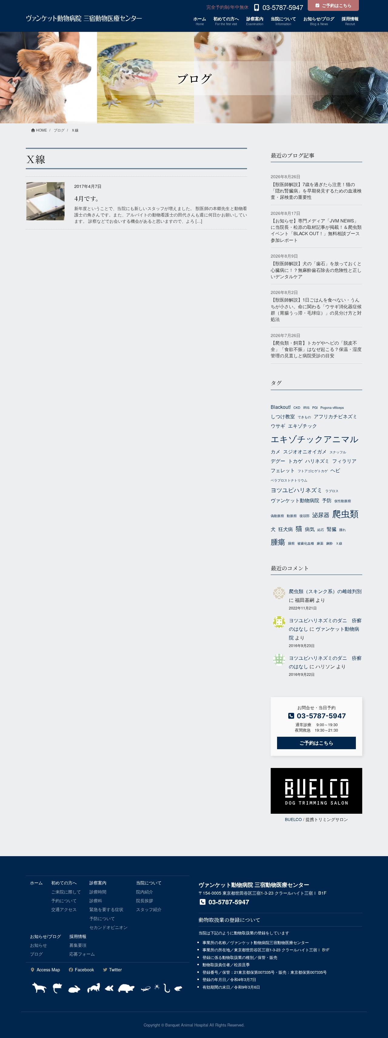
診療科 (95, 900)
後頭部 (304, 515)
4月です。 (88, 198)
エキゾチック (302, 425)
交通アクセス (64, 909)
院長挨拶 (144, 900)
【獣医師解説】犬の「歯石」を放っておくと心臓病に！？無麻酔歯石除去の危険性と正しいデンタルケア (316, 269)
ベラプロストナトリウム (289, 480)
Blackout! (281, 406)
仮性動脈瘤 (342, 501)
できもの (304, 417)
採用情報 (77, 936)
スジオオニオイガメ (305, 451)
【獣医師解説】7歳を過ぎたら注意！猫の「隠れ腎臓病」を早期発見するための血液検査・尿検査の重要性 (316, 190)
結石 (320, 529)
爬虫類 (345, 513)
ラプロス (332, 491)
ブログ (36, 954)
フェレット (283, 470)
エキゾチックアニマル (315, 438)
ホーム (36, 882)
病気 (310, 529)
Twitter (115, 969)
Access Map (47, 969)
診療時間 (97, 892)
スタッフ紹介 (149, 909)
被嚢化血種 (305, 543)
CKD (296, 407)
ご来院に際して (66, 892)
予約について (64, 900)
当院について (149, 882)
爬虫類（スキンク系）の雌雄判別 (325, 591)
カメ (275, 451)
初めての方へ (64, 882)
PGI (315, 407)
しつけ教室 (283, 416)
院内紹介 (144, 892)
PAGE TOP (373, 1001)
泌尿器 (320, 514)
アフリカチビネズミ (335, 416)
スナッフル (337, 452)
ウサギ (278, 425)
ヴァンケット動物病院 (295, 500)
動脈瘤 (292, 515)
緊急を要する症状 (106, 909)
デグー (278, 460)
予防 (327, 500)
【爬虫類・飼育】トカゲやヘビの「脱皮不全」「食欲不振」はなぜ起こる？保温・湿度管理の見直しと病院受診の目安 (316, 349)
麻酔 (329, 543)
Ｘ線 (339, 543)
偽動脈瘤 (277, 515)
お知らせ (38, 945)
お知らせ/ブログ (45, 936)
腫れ (342, 529)
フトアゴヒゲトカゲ (313, 471)
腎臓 (331, 529)
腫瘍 (278, 541)
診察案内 (97, 882)
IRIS (306, 407)
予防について (102, 918)
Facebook (84, 969)
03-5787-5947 (228, 901)
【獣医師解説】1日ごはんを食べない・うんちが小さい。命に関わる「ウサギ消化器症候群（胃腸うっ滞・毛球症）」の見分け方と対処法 (316, 309)
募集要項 (77, 945)
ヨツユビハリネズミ (297, 490)
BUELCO (293, 819)
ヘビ (335, 470)
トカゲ (295, 460)
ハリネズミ (317, 460)
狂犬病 (285, 529)
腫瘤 (291, 543)
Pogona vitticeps (332, 407)
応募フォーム (82, 954)
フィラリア (344, 460)
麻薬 (320, 543)
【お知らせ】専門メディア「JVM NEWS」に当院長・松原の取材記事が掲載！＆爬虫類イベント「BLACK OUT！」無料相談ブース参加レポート (316, 230)
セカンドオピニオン (108, 927)
